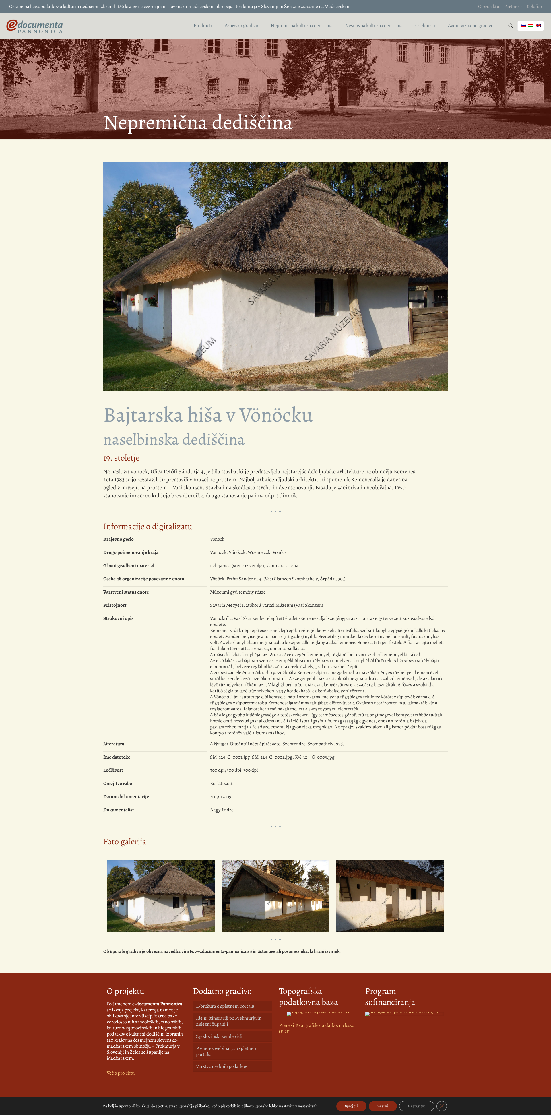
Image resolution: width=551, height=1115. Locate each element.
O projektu (488, 6)
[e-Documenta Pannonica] (34, 26)
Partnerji (513, 6)
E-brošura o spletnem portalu (225, 1006)
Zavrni (382, 1106)
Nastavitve (417, 1106)
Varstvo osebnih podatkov (221, 1066)
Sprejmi (351, 1106)
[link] (318, 1014)
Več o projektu (121, 1073)
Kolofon (534, 6)
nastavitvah (307, 1106)
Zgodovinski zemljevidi (219, 1036)
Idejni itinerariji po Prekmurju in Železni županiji (228, 1021)
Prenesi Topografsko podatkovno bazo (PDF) (316, 1028)
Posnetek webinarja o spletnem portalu (226, 1051)
